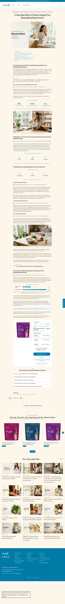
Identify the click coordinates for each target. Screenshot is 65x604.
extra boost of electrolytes (32, 149)
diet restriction (29, 93)
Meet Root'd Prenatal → (42, 308)
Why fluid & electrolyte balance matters (23, 53)
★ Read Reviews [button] (63, 303)
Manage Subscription (44, 562)
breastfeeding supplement (27, 11)
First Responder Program (45, 558)
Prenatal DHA (17, 558)
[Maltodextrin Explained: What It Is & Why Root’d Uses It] (11, 490)
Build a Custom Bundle (19, 560)
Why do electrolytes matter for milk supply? (23, 380)
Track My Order (18, 562)
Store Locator (30, 560)
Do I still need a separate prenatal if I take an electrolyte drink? (28, 386)
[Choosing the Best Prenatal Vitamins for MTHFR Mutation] (53, 528)
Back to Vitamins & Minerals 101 (33, 405)
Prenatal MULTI (18, 553)
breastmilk (37, 11)
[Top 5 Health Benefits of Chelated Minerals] (11, 528)
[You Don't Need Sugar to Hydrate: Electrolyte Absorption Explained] (32, 509)
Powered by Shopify (35, 577)
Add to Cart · (41, 354)
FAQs (16, 60)
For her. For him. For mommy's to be (26, 417)
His (41, 324)
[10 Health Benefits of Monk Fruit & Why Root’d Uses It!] (53, 509)
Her (36, 324)
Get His (24, 446)
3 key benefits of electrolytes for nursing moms (24, 57)
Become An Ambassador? (32, 558)
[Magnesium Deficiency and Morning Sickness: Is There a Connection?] (32, 528)
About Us (29, 555)
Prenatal (47, 324)
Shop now (41, 313)
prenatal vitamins (40, 12)
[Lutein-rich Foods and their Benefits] (11, 509)
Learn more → (42, 357)
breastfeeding (16, 11)
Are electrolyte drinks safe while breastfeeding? (24, 376)
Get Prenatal (46, 446)
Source (35, 394)
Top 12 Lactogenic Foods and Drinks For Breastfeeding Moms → (30, 266)
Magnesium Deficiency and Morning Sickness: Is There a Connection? (31, 538)
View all (32, 451)
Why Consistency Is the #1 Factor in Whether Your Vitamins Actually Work (32, 478)
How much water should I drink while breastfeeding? (25, 373)
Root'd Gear (49, 417)
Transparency (26, 5)
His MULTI (16, 556)
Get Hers (4, 446)
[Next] (63, 433)
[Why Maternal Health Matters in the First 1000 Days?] (32, 490)
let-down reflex (21, 188)
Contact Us (42, 553)
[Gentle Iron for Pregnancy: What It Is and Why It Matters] (11, 468)
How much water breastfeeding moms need (24, 54)
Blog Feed (29, 556)
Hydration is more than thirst (21, 56)
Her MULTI (17, 555)
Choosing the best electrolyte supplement (23, 59)
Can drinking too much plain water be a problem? (25, 383)
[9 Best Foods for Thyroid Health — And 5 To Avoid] (53, 490)
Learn (18, 5)
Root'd (37, 298)
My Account (42, 555)
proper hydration (40, 70)
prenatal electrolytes (29, 12)
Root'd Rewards (43, 556)
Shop (13, 5)
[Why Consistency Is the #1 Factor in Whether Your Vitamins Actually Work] (32, 468)
